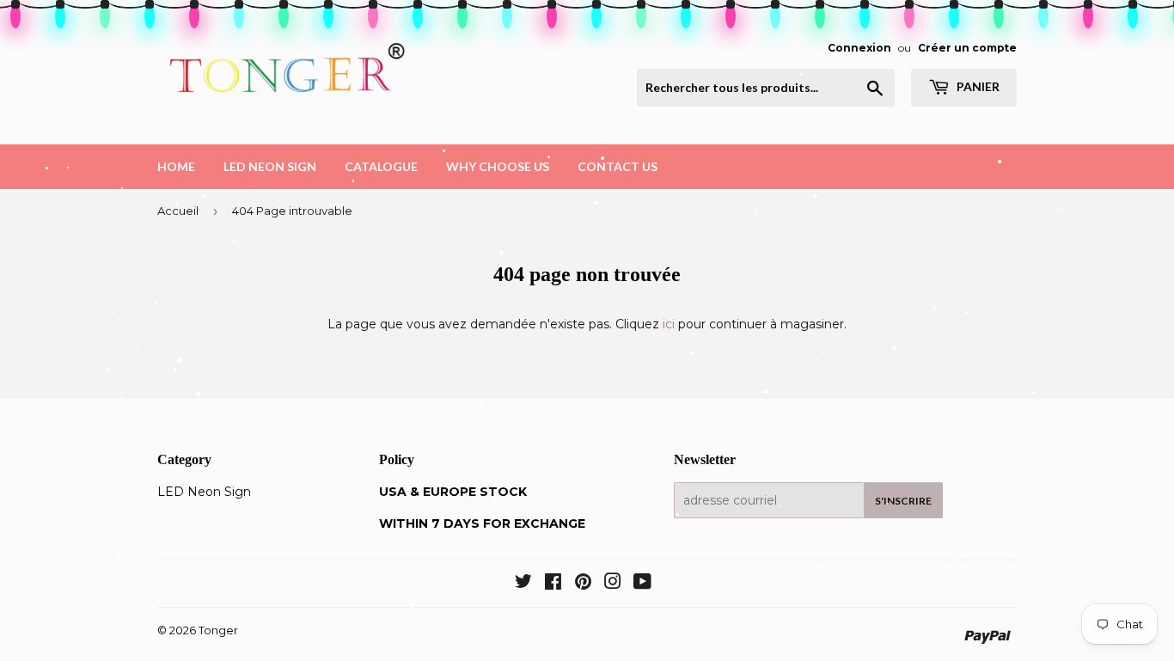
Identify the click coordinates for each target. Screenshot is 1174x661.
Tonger (218, 630)
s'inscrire (903, 500)
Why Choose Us (497, 166)
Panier (977, 86)
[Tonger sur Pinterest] (583, 583)
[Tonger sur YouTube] (642, 583)
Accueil (178, 210)
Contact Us (617, 166)
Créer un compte (967, 47)
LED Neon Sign (269, 166)
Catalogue (381, 166)
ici (669, 324)
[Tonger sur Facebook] (553, 583)
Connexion (859, 47)
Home (176, 166)
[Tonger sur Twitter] (523, 583)
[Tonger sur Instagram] (612, 583)
